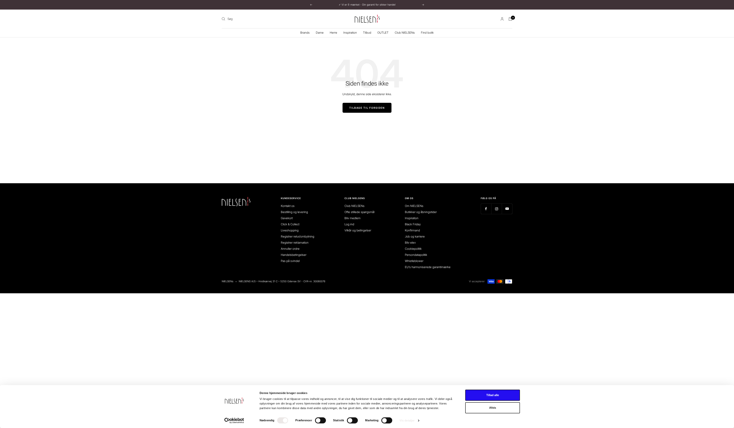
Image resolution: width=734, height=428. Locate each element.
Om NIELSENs (414, 206)
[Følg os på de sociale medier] (486, 208)
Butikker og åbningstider (421, 212)
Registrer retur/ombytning (297, 236)
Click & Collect (290, 224)
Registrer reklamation (295, 242)
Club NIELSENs (405, 32)
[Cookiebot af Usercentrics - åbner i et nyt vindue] (234, 420)
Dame (320, 32)
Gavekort (287, 218)
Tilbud (367, 32)
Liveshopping (290, 230)
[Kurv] (510, 19)
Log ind (349, 224)
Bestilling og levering (294, 212)
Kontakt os (288, 206)
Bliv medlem (352, 218)
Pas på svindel (290, 261)
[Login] (502, 18)
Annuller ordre (290, 248)
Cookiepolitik (413, 248)
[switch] (320, 420)
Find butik (427, 32)
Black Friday (413, 224)
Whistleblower (414, 261)
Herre (333, 32)
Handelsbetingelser (293, 255)
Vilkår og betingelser (357, 230)
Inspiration (350, 32)
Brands (305, 32)
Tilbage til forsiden (367, 107)
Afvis (492, 407)
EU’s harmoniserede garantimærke (428, 267)
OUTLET (383, 32)
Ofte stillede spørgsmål (359, 212)
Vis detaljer (407, 420)
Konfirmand (412, 230)
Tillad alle (492, 395)
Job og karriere (415, 236)
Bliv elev (410, 242)
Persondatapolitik (416, 255)
